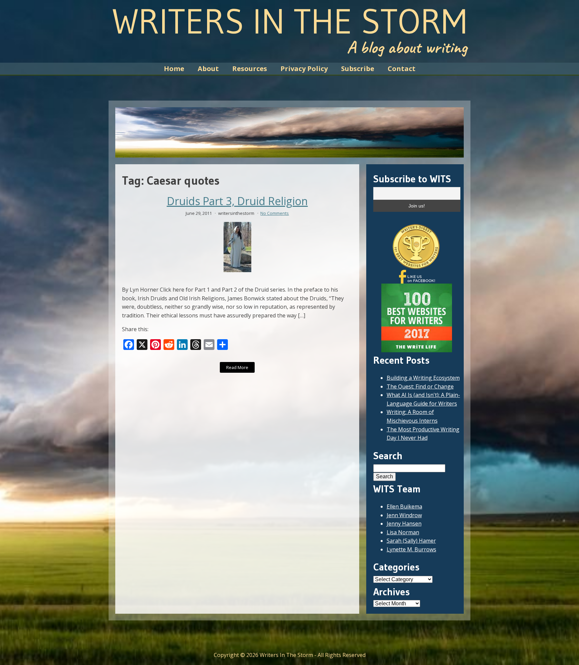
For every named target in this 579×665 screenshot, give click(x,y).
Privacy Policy (304, 68)
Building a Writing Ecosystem (423, 377)
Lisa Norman (403, 532)
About (208, 68)
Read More (237, 367)
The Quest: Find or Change (420, 386)
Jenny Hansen (404, 523)
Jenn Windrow (404, 515)
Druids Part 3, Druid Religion (237, 201)
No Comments (274, 213)
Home (174, 68)
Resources (249, 68)
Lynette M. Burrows (411, 549)
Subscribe (357, 68)
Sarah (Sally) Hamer (411, 540)
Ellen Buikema (404, 506)
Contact (401, 68)
